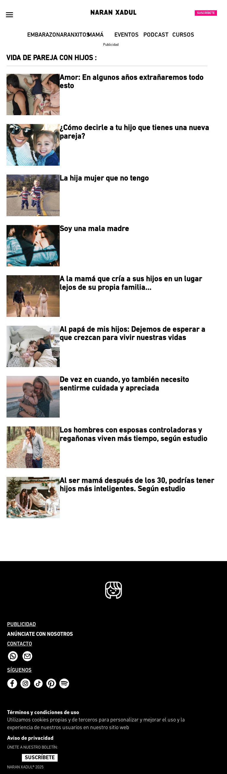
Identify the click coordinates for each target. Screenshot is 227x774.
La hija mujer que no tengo (104, 178)
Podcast (155, 35)
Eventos (126, 35)
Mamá (95, 35)
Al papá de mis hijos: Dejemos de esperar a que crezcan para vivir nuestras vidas (132, 334)
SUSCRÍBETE (40, 758)
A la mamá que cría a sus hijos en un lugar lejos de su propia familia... (131, 283)
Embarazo (39, 35)
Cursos (183, 35)
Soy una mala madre (94, 229)
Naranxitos (68, 35)
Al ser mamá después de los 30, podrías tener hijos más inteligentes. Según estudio (137, 485)
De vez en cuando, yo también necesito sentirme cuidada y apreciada (124, 384)
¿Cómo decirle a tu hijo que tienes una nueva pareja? (134, 132)
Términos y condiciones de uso (43, 713)
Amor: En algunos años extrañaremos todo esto (132, 82)
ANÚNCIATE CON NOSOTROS (40, 634)
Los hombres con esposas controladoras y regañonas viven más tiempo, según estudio (133, 434)
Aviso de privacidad (30, 738)
